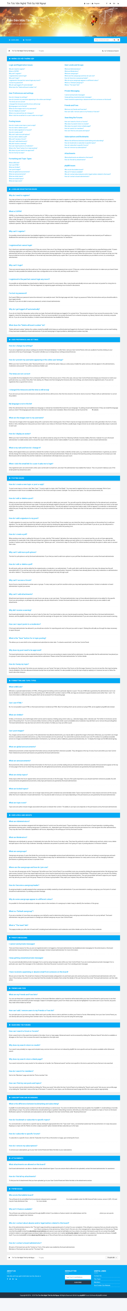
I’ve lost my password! (16, 82)
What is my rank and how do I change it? (21, 113)
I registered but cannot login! (18, 76)
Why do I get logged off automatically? (21, 85)
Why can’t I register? (15, 73)
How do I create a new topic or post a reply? (22, 125)
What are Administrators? (73, 69)
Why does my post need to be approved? (21, 150)
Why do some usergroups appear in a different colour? (82, 80)
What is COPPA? (14, 71)
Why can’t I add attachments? (18, 141)
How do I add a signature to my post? (20, 130)
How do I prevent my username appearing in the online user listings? (30, 99)
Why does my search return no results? (77, 124)
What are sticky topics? (16, 176)
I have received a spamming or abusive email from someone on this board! (88, 99)
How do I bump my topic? (17, 153)
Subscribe (78, 1282)
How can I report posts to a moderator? (21, 146)
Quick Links (15, 40)
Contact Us (97, 1276)
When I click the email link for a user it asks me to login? (26, 115)
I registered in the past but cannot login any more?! (24, 80)
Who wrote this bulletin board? (74, 169)
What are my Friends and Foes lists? (76, 109)
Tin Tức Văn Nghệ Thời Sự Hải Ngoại (26, 3)
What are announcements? (17, 174)
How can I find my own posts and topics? (77, 130)
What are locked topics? (16, 178)
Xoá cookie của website (102, 1285)
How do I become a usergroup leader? (76, 78)
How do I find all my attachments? (75, 159)
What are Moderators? (72, 71)
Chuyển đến (111, 1257)
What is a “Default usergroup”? (74, 82)
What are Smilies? (14, 167)
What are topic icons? (15, 181)
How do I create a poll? (16, 132)
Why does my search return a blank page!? (78, 126)
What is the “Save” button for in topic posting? (23, 148)
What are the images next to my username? (22, 108)
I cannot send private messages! (75, 95)
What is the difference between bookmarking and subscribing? (84, 140)
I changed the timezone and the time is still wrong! (24, 104)
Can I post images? (15, 169)
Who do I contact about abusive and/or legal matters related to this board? (88, 174)
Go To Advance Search (111, 51)
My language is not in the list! (18, 106)
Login (87, 3)
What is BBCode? (14, 162)
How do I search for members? (74, 128)
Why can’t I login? (14, 78)
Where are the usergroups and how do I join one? (80, 76)
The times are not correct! (17, 102)
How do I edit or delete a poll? (18, 137)
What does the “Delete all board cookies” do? (23, 87)
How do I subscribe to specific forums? (77, 145)
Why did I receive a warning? (17, 143)
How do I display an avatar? (17, 111)
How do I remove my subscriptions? (76, 147)
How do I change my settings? (18, 97)
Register (97, 3)
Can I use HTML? (14, 165)
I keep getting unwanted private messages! (78, 97)
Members (97, 1282)
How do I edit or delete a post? (18, 127)
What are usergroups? (71, 73)
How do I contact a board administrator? (77, 176)
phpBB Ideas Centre (93, 1213)
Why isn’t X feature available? (74, 172)
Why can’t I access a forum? (17, 139)
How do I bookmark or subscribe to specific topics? (80, 143)
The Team (97, 1279)
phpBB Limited (61, 1199)
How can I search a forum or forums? (76, 121)
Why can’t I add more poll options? (19, 134)
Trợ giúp (28, 40)
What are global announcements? (19, 172)
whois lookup (30, 1229)
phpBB (90, 410)
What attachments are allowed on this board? (79, 157)
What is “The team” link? (72, 85)
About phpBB (32, 1201)
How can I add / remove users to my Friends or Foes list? (82, 111)
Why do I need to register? (17, 69)
